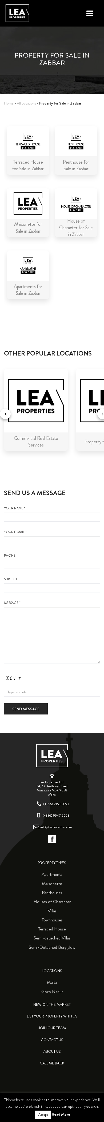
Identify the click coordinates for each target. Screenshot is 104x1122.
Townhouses (52, 920)
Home (9, 103)
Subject (10, 579)
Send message (25, 709)
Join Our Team (52, 1027)
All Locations (26, 103)
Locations (52, 970)
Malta (52, 982)
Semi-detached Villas (52, 938)
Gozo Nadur (52, 991)
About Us (52, 1051)
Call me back (52, 1063)
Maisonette (52, 883)
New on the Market (52, 1004)
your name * (14, 508)
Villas (52, 911)
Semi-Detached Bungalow (52, 947)
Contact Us (52, 1039)
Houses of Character (52, 901)
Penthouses (52, 892)
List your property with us (52, 1016)
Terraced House (52, 929)
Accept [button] (43, 1114)
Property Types (52, 862)
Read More (61, 1114)
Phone (9, 555)
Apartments (52, 874)
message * (12, 603)
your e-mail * (15, 532)
